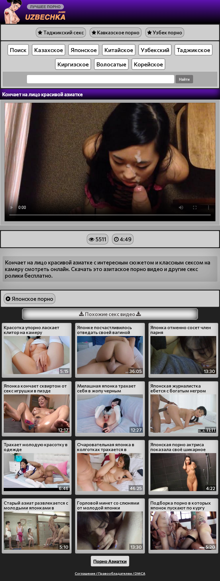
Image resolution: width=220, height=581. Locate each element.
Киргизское (73, 64)
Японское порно (31, 298)
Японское (83, 49)
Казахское (48, 49)
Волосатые (111, 64)
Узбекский (155, 49)
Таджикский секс (63, 32)
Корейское (148, 64)
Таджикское (193, 49)
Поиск (18, 49)
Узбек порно (167, 32)
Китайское (118, 49)
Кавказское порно (118, 32)
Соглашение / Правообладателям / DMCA (110, 573)
